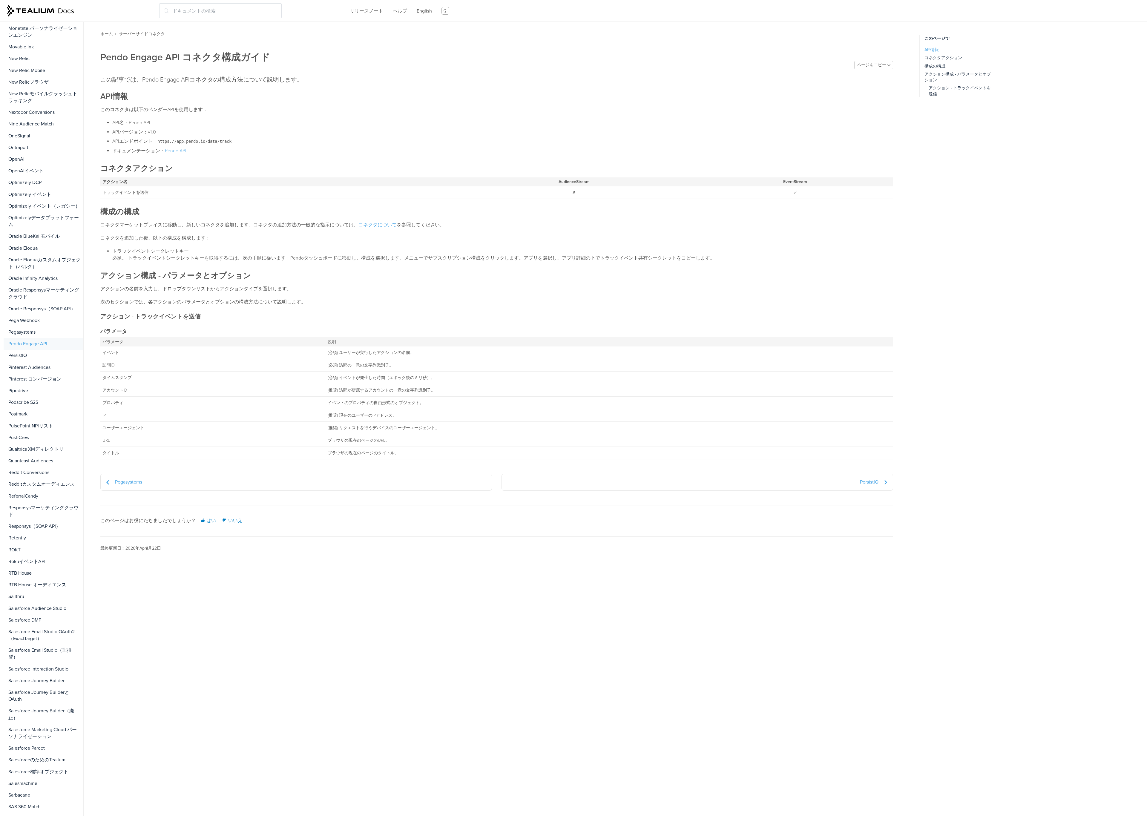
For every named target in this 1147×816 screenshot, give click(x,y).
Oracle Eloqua (23, 248)
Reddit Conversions (28, 473)
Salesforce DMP (24, 620)
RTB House (20, 573)
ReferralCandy (23, 496)
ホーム (106, 33)
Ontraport (18, 148)
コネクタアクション (943, 57)
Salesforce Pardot (26, 748)
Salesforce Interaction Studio (38, 669)
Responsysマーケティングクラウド (43, 511)
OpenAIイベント (26, 171)
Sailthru (16, 596)
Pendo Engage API (27, 344)
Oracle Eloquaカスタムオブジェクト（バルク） (44, 263)
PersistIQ (17, 355)
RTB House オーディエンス (37, 585)
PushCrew (19, 438)
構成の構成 (934, 66)
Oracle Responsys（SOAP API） (42, 309)
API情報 (931, 49)
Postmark (17, 414)
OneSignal (19, 136)
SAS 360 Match (24, 807)
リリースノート (366, 11)
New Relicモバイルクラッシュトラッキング (42, 97)
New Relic (19, 59)
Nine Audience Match (31, 124)
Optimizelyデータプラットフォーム (43, 221)
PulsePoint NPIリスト (30, 426)
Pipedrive (18, 391)
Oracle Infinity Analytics (33, 278)
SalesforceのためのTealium (36, 760)
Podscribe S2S (23, 402)
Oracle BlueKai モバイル (34, 236)
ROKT (14, 550)
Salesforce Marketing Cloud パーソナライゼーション (42, 733)
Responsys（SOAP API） (34, 526)
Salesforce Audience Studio (37, 608)
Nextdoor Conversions (31, 112)
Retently (17, 538)
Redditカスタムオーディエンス (41, 484)
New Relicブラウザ (28, 82)
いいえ (235, 521)
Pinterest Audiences (29, 367)
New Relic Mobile (26, 70)
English (424, 11)
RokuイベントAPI (26, 562)
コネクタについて (377, 225)
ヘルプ (400, 11)
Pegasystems (22, 332)
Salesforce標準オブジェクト (38, 772)
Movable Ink (21, 47)
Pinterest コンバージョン (35, 379)
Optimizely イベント (29, 194)
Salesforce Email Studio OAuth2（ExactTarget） (41, 635)
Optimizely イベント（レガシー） (44, 206)
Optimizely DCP (25, 182)
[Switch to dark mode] (445, 11)
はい (210, 521)
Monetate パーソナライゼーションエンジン (42, 31)
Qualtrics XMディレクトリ (36, 449)
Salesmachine (22, 783)
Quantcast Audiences (30, 461)
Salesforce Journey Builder (36, 681)
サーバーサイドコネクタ (142, 33)
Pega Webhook (24, 320)
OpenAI (16, 159)
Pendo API (175, 151)
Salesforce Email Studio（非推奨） (40, 653)
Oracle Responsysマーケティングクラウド (43, 293)
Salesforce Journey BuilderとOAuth (38, 695)
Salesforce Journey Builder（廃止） (41, 714)
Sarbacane (19, 795)
